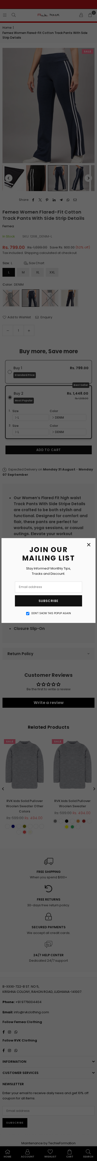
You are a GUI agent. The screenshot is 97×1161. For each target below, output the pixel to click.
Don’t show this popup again (51, 613)
